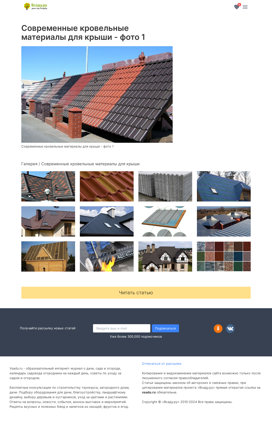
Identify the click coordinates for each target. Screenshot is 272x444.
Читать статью (136, 292)
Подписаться (165, 328)
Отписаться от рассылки (161, 364)
